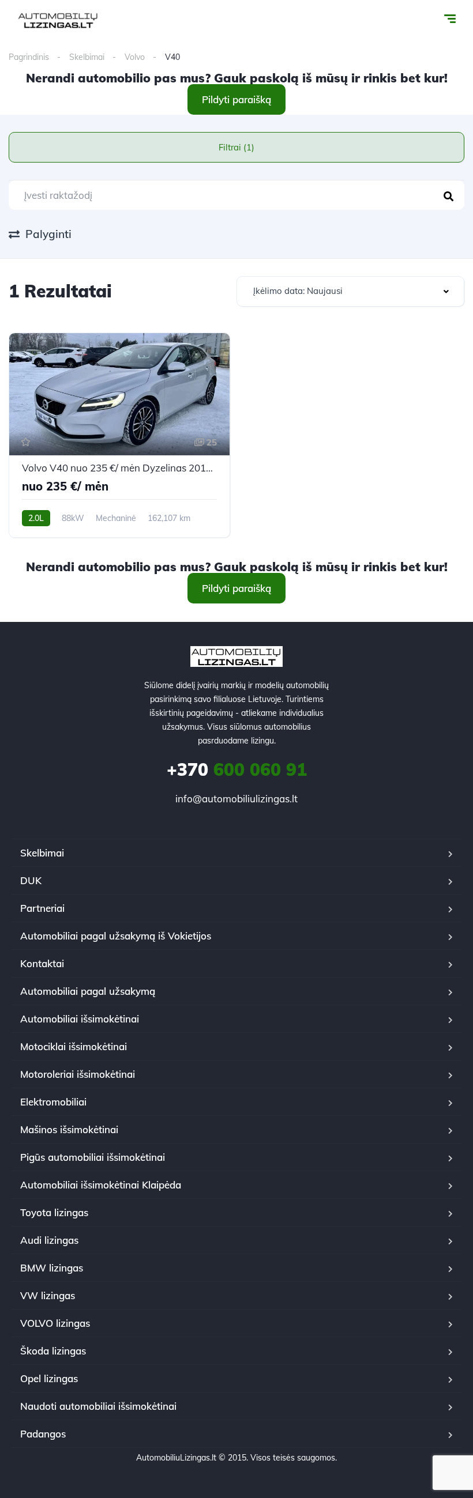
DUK (31, 880)
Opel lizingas (49, 1378)
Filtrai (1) (236, 147)
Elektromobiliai (53, 1102)
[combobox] (350, 291)
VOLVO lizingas (55, 1323)
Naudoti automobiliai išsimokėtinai (98, 1406)
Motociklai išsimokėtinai (73, 1046)
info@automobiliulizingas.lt (236, 799)
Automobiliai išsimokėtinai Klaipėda (100, 1185)
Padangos (43, 1434)
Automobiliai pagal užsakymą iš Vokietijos (115, 936)
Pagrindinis (29, 57)
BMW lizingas (51, 1268)
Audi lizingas (49, 1240)
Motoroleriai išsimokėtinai (77, 1074)
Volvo (135, 57)
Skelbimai (86, 57)
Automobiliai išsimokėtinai (79, 1019)
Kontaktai (42, 963)
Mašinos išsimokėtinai (69, 1129)
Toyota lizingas (54, 1212)
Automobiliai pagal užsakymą (87, 991)
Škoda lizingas (53, 1351)
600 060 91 (237, 769)
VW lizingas (47, 1295)
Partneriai (42, 908)
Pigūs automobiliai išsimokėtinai (92, 1157)
